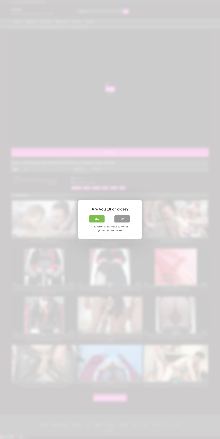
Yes (97, 219)
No (122, 219)
